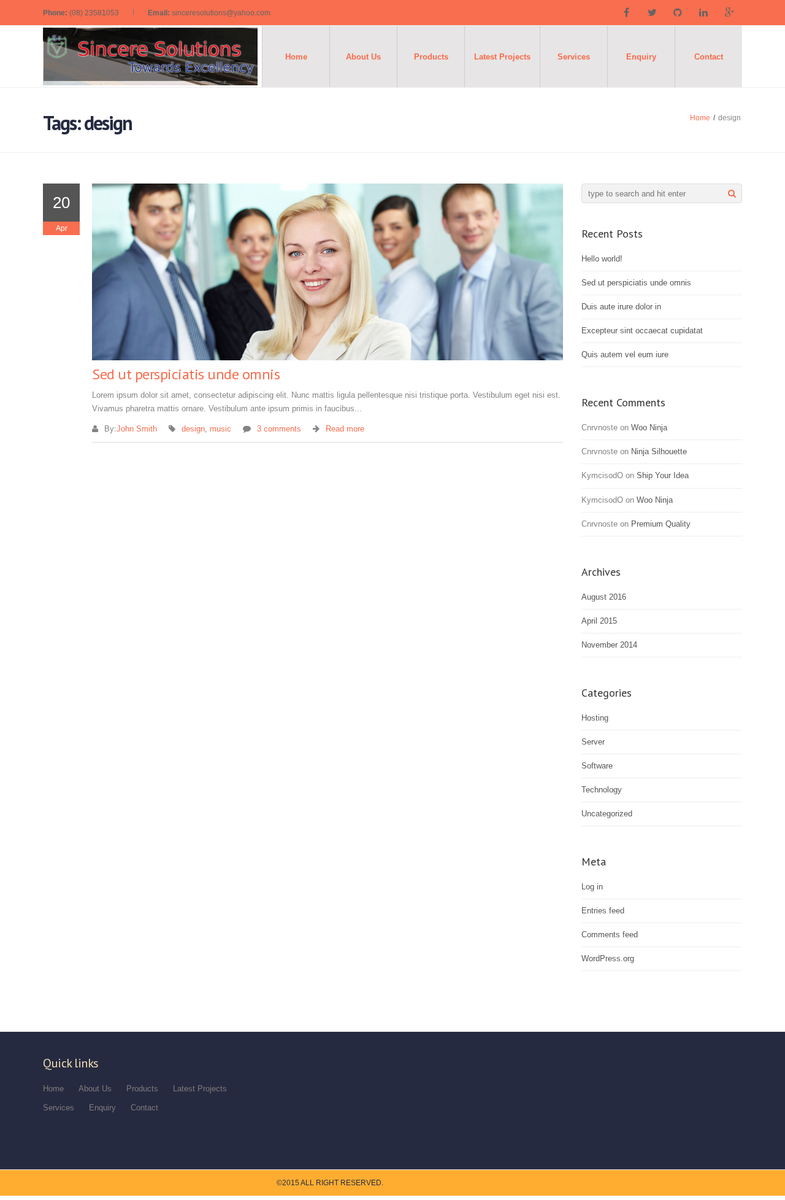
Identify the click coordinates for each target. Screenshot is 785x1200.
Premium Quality (661, 523)
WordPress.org (607, 958)
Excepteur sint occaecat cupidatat (642, 330)
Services (573, 56)
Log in (592, 886)
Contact (708, 56)
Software (597, 765)
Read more (345, 428)
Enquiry (641, 56)
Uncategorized (606, 813)
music (220, 428)
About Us (363, 56)
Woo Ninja (649, 427)
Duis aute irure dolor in (621, 306)
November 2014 (609, 644)
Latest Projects (502, 56)
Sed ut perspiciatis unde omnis (186, 374)
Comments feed (609, 934)
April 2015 (599, 620)
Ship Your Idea (663, 475)
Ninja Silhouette (659, 451)
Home (296, 56)
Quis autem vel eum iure (624, 354)
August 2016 (603, 597)
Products (431, 56)
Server (593, 741)
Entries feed (602, 910)
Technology (601, 789)
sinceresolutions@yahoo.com (221, 13)
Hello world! (601, 258)
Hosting (594, 717)
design (193, 428)
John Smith (137, 428)
